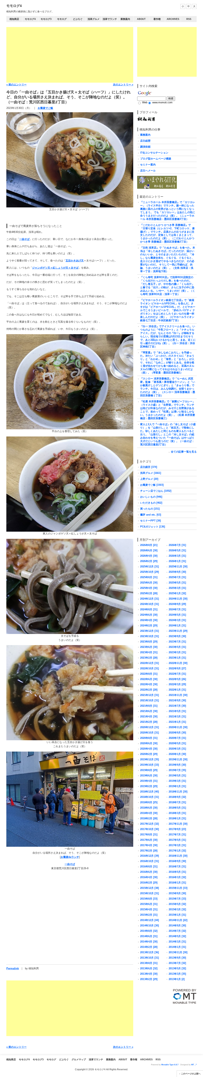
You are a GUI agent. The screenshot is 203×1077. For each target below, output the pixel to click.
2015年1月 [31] (177, 914)
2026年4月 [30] (148, 555)
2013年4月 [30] (148, 973)
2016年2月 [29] (148, 882)
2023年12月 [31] (149, 630)
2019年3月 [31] (177, 780)
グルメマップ (79, 1059)
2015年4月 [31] (148, 909)
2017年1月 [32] (177, 850)
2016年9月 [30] (177, 861)
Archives (173, 19)
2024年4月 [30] (148, 620)
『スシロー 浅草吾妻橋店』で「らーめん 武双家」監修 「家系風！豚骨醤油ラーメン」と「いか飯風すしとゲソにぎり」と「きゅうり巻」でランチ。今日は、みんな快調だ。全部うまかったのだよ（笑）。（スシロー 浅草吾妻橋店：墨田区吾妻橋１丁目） (167, 387)
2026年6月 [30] (148, 550)
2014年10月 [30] (149, 925)
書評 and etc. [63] (150, 514)
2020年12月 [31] (149, 727)
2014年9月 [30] (177, 925)
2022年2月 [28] (148, 689)
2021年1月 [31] (177, 721)
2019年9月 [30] (177, 764)
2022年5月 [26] (177, 679)
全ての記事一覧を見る (184, 451)
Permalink (12, 968)
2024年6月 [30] (148, 614)
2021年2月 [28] (148, 721)
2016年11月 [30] (178, 855)
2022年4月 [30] (148, 684)
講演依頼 (145, 146)
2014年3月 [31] (177, 941)
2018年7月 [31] (177, 802)
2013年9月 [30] (177, 957)
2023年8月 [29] (148, 641)
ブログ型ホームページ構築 (155, 158)
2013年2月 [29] (148, 979)
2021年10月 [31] (149, 700)
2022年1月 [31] (177, 689)
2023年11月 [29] (178, 630)
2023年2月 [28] (148, 657)
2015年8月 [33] (148, 898)
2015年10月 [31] (149, 893)
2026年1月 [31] (177, 561)
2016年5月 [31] (177, 871)
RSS (188, 19)
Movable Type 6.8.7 (169, 1065)
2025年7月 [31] (177, 577)
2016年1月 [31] (177, 882)
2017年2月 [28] (148, 850)
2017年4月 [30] (148, 845)
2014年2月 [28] (148, 946)
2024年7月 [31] (177, 609)
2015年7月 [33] (177, 898)
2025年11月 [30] (178, 566)
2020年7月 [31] (177, 737)
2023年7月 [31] (177, 641)
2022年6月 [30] (148, 679)
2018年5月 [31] (177, 807)
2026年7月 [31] (177, 545)
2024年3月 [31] (177, 620)
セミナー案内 (148, 164)
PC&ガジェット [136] (152, 526)
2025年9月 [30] (177, 571)
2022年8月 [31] (148, 673)
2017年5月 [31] (177, 839)
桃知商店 (14, 19)
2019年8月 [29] (148, 770)
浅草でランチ (110, 19)
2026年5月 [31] (177, 550)
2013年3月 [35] (177, 973)
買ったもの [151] (150, 508)
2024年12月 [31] (149, 598)
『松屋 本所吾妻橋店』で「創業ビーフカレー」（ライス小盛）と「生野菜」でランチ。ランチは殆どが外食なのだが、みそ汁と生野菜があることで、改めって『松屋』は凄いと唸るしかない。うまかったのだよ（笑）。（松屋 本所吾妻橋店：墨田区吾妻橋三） (167, 410)
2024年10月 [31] (149, 604)
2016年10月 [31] (149, 861)
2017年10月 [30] (149, 829)
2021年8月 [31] (148, 705)
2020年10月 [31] (149, 732)
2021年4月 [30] (148, 716)
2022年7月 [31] (177, 673)
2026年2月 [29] (148, 561)
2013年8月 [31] (148, 963)
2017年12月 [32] (149, 823)
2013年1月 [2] (177, 979)
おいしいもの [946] (151, 496)
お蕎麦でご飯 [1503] (152, 484)
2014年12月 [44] (149, 920)
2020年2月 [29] (148, 754)
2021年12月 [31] (149, 695)
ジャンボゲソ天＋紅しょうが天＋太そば (55, 267)
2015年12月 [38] (149, 887)
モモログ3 (46, 19)
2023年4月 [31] (148, 652)
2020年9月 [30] (177, 732)
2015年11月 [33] (178, 887)
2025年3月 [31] (177, 587)
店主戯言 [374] (148, 466)
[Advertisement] (69, 55)
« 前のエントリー (16, 84)
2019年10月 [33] (149, 764)
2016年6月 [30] (148, 871)
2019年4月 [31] (148, 780)
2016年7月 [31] (177, 866)
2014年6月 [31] (148, 936)
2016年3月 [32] (177, 877)
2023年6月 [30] (148, 646)
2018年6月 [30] (148, 807)
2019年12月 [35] (149, 759)
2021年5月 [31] (177, 711)
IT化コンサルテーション (154, 152)
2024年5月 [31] (177, 614)
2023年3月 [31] (177, 652)
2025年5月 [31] (177, 582)
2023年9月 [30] (177, 636)
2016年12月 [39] (149, 855)
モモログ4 (14, 6)
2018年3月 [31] (177, 813)
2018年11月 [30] (178, 791)
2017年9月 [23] (177, 829)
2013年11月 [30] (178, 952)
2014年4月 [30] (148, 941)
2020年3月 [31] (177, 748)
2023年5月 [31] (177, 646)
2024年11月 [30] (178, 598)
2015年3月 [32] (177, 909)
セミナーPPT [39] (150, 520)
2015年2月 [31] (148, 914)
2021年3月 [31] (177, 716)
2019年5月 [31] (177, 775)
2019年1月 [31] (177, 786)
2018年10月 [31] (149, 796)
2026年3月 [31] (177, 555)
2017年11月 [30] (178, 823)
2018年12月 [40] (149, 791)
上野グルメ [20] (149, 478)
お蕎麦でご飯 (45, 107)
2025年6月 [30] (148, 582)
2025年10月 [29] (149, 571)
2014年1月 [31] (177, 946)
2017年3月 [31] (177, 845)
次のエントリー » (123, 84)
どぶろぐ (77, 19)
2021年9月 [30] (177, 700)
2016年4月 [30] (148, 877)
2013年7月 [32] (177, 963)
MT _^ (194, 1065)
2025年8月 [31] (148, 577)
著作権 (157, 19)
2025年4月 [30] (148, 587)
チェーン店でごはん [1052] (155, 490)
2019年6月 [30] (148, 775)
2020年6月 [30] (148, 743)
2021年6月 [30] (148, 711)
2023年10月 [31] (149, 636)
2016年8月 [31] (148, 866)
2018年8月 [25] (148, 802)
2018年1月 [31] (177, 818)
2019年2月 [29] (148, 786)
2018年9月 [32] (177, 796)
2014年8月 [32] (148, 930)
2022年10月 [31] (149, 668)
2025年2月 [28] (148, 593)
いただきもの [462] (151, 502)
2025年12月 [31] (149, 566)
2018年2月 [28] (148, 818)
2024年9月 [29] (177, 604)
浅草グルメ (94, 19)
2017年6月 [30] (148, 839)
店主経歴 (145, 140)
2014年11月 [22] (178, 920)
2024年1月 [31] (177, 625)
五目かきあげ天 (75, 260)
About (141, 19)
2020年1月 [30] (177, 754)
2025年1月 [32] (177, 593)
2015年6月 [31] (148, 904)
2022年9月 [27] (177, 668)
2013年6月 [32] (148, 968)
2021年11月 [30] (178, 695)
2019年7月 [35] (177, 770)
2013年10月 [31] (149, 957)
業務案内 (125, 19)
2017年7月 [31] (177, 834)
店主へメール (148, 170)
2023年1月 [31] (177, 657)
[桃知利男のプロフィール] (146, 118)
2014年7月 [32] (177, 930)
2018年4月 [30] (148, 813)
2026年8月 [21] (148, 545)
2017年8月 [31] (148, 834)
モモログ (62, 19)
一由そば (24, 239)
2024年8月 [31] (148, 609)
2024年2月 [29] (148, 625)
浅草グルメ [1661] (150, 472)
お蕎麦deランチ (70, 856)
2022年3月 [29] (177, 684)
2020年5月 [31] (177, 743)
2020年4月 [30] (148, 748)
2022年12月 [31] (149, 663)
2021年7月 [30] (177, 705)
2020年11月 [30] (178, 727)
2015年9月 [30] (177, 893)
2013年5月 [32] (177, 968)
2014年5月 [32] (177, 936)
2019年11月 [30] (178, 759)
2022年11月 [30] (178, 663)
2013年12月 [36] (149, 952)
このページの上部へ (191, 1073)
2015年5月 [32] (177, 904)
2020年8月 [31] (148, 737)
